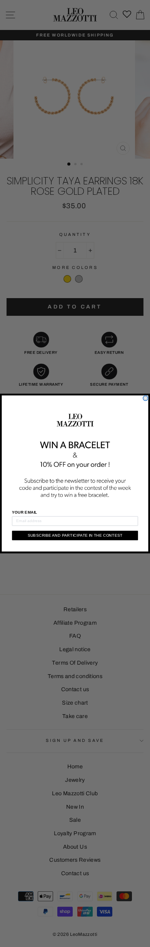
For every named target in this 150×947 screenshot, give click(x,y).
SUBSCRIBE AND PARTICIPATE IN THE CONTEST (75, 535)
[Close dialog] (145, 398)
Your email (24, 512)
